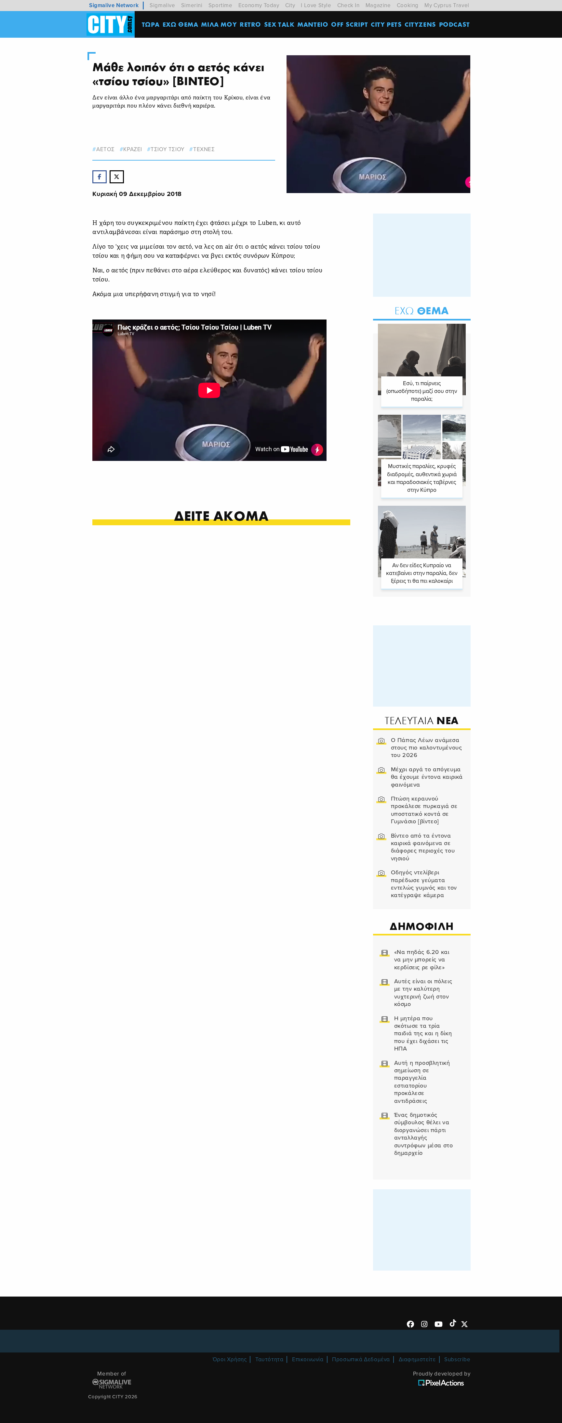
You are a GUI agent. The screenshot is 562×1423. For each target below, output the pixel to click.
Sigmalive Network (114, 5)
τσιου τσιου (168, 149)
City (290, 5)
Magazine (378, 5)
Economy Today (258, 5)
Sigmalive (162, 5)
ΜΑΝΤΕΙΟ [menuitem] (312, 24)
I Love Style (316, 5)
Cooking (408, 5)
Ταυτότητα (269, 1359)
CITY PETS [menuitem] (386, 24)
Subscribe (457, 1359)
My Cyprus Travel (446, 5)
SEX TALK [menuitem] (279, 24)
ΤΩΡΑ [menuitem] (151, 24)
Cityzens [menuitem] (420, 24)
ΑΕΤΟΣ (105, 149)
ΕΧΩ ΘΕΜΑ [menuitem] (180, 24)
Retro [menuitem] (250, 24)
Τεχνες (204, 149)
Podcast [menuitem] (454, 24)
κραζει (132, 149)
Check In (348, 5)
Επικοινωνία (308, 1359)
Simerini (192, 5)
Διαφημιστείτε (417, 1359)
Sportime (220, 5)
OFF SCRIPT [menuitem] (349, 24)
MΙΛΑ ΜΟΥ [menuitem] (219, 24)
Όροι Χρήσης (230, 1359)
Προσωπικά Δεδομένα (361, 1359)
